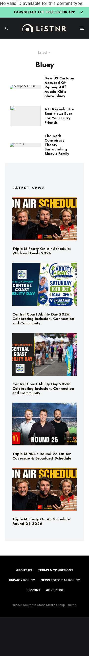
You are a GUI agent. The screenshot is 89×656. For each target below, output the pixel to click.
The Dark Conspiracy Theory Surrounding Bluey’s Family (56, 145)
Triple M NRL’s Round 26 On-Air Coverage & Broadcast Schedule (41, 456)
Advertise (55, 590)
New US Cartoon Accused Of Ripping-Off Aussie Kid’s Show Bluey (59, 87)
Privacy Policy (22, 580)
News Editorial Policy (60, 580)
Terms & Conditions (55, 570)
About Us (24, 570)
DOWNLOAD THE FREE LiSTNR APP (44, 12)
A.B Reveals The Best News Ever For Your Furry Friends (59, 116)
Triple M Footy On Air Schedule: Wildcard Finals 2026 (41, 250)
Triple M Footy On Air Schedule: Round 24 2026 (41, 521)
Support (32, 590)
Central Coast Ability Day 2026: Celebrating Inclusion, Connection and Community (43, 318)
